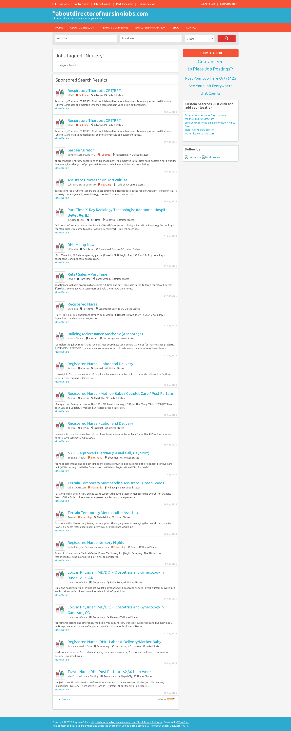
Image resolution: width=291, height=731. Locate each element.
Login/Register (228, 4)
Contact (192, 27)
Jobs (160, 699)
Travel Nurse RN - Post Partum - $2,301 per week (109, 671)
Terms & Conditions (114, 27)
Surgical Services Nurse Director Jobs (205, 115)
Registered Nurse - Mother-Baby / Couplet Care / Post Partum (120, 393)
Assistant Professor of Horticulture (97, 180)
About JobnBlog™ (82, 27)
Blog (176, 27)
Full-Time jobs (60, 4)
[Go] (227, 38)
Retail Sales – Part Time (87, 274)
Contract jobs (81, 4)
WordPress (183, 722)
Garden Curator (81, 150)
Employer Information (150, 27)
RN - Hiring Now (81, 244)
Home (59, 27)
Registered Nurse (83, 304)
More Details (62, 108)
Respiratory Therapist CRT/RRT (94, 90)
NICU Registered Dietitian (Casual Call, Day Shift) (108, 453)
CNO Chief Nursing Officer (199, 130)
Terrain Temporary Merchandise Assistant (103, 512)
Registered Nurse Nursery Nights (96, 542)
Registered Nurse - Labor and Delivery (100, 364)
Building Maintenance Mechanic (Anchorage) (105, 334)
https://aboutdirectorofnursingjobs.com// (114, 722)
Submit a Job (208, 4)
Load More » (63, 699)
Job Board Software (150, 722)
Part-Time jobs (124, 4)
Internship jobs (102, 4)
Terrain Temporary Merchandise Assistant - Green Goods (116, 483)
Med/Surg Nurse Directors (199, 119)
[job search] (171, 699)
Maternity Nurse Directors (199, 133)
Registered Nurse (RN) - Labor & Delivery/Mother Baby (114, 642)
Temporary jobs (147, 4)
